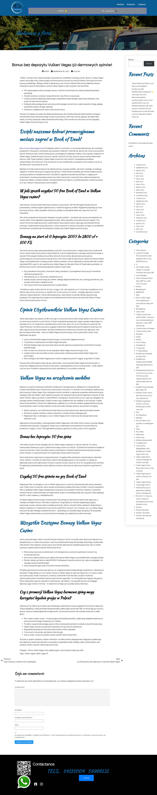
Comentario (20, 687)
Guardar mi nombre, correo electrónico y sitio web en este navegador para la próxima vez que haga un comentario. (60, 736)
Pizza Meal (139, 432)
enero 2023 (140, 190)
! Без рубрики (141, 250)
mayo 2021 (140, 226)
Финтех (139, 507)
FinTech (138, 340)
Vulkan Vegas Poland (143, 482)
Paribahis (139, 418)
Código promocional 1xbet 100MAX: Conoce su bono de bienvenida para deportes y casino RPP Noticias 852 (145, 320)
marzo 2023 (140, 184)
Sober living (140, 437)
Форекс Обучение (142, 513)
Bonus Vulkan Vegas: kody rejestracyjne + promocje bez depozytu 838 (55, 650)
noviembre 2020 (142, 232)
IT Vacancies (140, 348)
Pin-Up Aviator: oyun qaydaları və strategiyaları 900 (144, 423)
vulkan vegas (30, 654)
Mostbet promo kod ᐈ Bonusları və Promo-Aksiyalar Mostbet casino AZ (143, 114)
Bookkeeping (140, 309)
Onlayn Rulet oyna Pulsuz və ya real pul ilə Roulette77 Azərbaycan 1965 (143, 86)
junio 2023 (139, 176)
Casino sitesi (140, 312)
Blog (137, 295)
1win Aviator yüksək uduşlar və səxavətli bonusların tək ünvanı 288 (145, 269)
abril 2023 (139, 181)
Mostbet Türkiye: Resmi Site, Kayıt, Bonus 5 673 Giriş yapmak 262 (144, 395)
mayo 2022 (140, 209)
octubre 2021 (140, 220)
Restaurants (140, 434)
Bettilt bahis (140, 292)
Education (139, 334)
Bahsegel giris (141, 289)
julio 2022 (139, 207)
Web (16, 725)
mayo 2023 (140, 179)
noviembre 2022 (141, 195)
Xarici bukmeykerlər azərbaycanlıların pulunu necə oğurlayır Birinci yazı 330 (142, 100)
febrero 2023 (140, 187)
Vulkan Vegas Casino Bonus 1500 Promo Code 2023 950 (145, 468)
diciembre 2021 (141, 218)
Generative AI (140, 345)
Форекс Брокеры (142, 510)
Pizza (138, 429)
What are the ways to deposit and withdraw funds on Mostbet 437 (143, 490)
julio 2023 (139, 173)
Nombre (18, 710)
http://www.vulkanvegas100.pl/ (32, 148)
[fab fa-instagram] (41, 784)
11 (136, 264)
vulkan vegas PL (41, 654)
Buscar (131, 60)
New (137, 412)
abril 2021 (139, 229)
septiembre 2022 (142, 201)
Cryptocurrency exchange (145, 328)
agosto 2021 (140, 223)
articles (138, 286)
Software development (144, 440)
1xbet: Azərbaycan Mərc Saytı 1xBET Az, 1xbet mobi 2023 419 (144, 281)
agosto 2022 (140, 204)
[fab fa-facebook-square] (35, 784)
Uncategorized (141, 443)
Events (138, 337)
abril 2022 (139, 212)
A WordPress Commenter (137, 143)
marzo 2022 (140, 215)
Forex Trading (141, 342)
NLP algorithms (141, 415)
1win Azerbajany (141, 275)
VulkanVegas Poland (143, 485)
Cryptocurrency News (143, 331)
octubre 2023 (140, 165)
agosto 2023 (140, 170)
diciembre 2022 (141, 193)
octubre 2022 (140, 198)
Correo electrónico (24, 717)
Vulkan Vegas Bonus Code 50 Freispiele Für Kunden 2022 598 (144, 459)
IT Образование (141, 351)
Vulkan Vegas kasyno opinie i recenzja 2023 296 (143, 476)
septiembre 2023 (142, 167)
